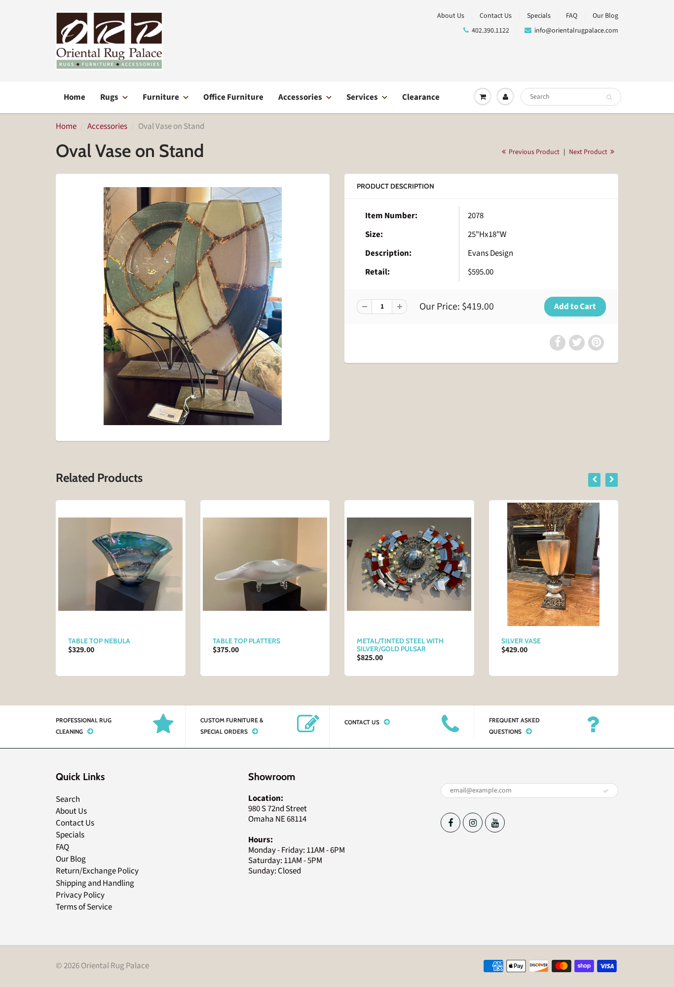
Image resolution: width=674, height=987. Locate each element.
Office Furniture (233, 97)
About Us (450, 16)
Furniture (161, 97)
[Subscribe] (605, 791)
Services (362, 97)
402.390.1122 (490, 31)
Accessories (300, 97)
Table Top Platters (246, 640)
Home (74, 97)
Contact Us (496, 16)
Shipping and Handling (95, 883)
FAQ (571, 16)
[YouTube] (495, 822)
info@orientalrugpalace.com (576, 31)
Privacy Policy (80, 895)
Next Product (589, 152)
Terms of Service (84, 907)
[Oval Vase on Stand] (192, 306)
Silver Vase (521, 640)
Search (68, 799)
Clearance (421, 97)
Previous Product (533, 152)
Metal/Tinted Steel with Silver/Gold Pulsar (400, 644)
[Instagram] (473, 822)
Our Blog (605, 16)
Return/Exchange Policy (97, 871)
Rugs (109, 97)
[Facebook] (450, 822)
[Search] (609, 97)
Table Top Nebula (99, 640)
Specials (539, 16)
